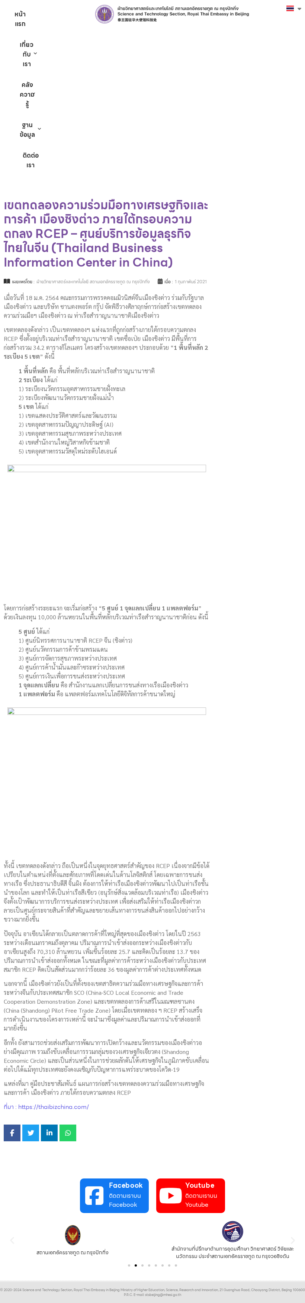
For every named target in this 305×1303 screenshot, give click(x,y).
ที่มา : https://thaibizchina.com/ (46, 1107)
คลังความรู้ (27, 94)
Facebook (126, 1185)
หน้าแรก (20, 19)
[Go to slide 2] (136, 1265)
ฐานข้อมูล (27, 129)
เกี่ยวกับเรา (26, 54)
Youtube (199, 1185)
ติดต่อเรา (31, 160)
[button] (12, 1240)
